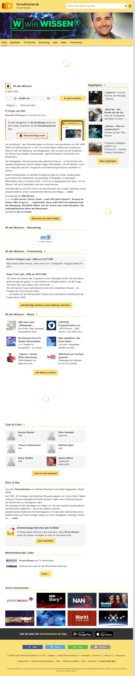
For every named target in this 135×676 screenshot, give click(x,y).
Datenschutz (23, 661)
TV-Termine (29, 42)
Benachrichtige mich (34, 135)
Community (76, 42)
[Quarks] (113, 600)
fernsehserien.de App (53, 633)
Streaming (44, 42)
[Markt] (82, 618)
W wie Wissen (23, 8)
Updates (51, 655)
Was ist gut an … (22, 202)
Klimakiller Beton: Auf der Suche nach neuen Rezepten (50, 205)
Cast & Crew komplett (45, 473)
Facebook (92, 661)
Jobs (58, 661)
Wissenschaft (27, 105)
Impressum (121, 655)
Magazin (11, 105)
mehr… (45, 574)
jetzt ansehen (74, 98)
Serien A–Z (97, 655)
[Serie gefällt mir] (21, 98)
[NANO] (82, 600)
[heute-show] (51, 618)
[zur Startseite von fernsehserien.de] (7, 6)
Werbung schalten (70, 661)
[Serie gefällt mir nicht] (49, 98)
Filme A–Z (109, 655)
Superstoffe (39, 202)
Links (83, 661)
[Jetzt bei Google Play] (82, 634)
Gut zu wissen (24, 212)
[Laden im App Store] (104, 634)
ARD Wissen (27, 196)
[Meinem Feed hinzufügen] (8, 86)
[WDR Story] (51, 600)
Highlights (95, 85)
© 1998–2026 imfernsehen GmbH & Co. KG (26, 655)
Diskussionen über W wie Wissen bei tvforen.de (43, 566)
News (64, 42)
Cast (55, 42)
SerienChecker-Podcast (67, 655)
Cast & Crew (13, 424)
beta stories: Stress (24, 199)
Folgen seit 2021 (15, 111)
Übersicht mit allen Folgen (45, 218)
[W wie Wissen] (72, 130)
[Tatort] (19, 618)
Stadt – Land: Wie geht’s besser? (53, 199)
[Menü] (130, 6)
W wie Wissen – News (19, 314)
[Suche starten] (125, 6)
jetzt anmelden (45, 541)
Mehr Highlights (108, 161)
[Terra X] (113, 618)
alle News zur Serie (45, 372)
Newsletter (85, 655)
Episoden (15, 42)
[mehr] (68, 192)
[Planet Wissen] (19, 600)
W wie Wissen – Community (23, 251)
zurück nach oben (107, 661)
